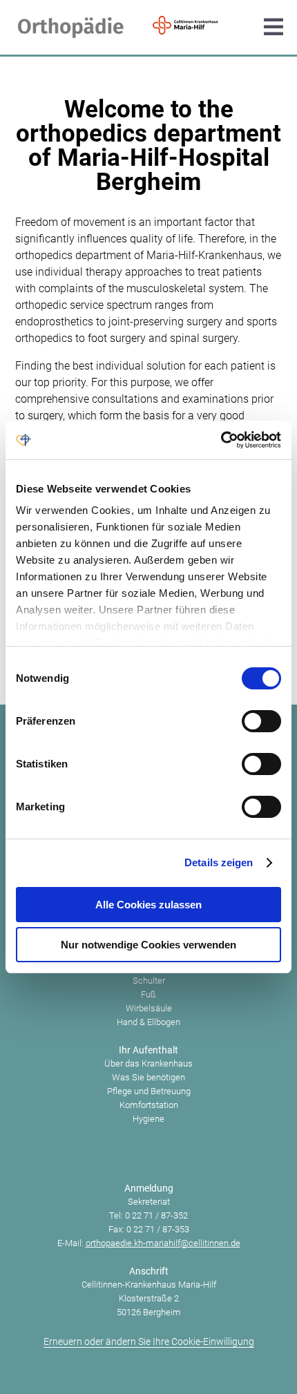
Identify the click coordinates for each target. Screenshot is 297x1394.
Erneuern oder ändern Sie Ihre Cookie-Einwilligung (149, 1341)
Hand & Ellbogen (148, 1022)
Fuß (148, 994)
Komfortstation (148, 1105)
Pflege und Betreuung (149, 1091)
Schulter (149, 980)
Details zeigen (218, 862)
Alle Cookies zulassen (148, 904)
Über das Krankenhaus (148, 1063)
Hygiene (148, 1119)
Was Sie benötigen (148, 1077)
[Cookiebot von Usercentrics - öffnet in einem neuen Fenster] (220, 440)
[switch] (261, 721)
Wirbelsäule (149, 1008)
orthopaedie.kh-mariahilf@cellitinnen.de (163, 1243)
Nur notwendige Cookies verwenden (148, 945)
